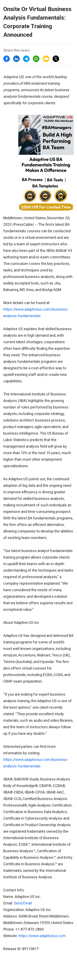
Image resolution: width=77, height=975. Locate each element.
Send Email (23, 903)
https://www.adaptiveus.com (42, 936)
